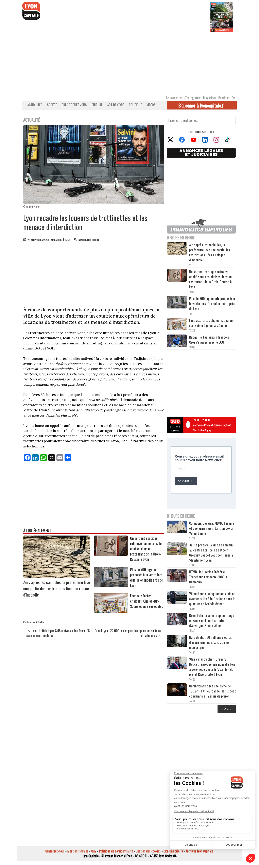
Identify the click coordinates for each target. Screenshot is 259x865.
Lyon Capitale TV (173, 851)
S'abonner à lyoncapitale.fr (201, 105)
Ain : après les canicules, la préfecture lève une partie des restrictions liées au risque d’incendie (56, 588)
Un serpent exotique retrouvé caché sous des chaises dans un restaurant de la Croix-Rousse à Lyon (146, 549)
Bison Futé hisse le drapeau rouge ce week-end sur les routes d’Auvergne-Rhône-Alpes (211, 620)
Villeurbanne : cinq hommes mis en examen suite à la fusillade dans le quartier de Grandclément (212, 598)
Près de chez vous (74, 104)
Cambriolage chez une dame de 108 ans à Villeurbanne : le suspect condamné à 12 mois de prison (212, 691)
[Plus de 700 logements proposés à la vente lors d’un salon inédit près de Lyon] (111, 585)
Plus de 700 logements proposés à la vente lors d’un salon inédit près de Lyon (146, 577)
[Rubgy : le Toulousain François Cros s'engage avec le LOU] (177, 341)
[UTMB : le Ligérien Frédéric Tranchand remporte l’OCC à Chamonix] (177, 576)
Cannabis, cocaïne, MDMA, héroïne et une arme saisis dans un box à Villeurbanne (211, 528)
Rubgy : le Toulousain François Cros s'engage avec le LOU (209, 340)
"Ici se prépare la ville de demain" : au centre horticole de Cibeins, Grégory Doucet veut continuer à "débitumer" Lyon (212, 552)
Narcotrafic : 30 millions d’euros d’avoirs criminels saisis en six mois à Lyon (210, 642)
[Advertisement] (129, 62)
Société (52, 104)
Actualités (34, 104)
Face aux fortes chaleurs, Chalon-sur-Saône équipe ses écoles (146, 601)
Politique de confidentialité (116, 851)
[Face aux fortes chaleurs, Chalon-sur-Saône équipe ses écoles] (111, 611)
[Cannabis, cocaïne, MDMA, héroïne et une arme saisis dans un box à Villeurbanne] (177, 527)
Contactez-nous (55, 851)
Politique (135, 104)
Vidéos (150, 104)
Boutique (223, 97)
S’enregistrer (192, 97)
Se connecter (174, 97)
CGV (93, 851)
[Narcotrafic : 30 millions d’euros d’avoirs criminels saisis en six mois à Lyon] (177, 641)
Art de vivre (115, 104)
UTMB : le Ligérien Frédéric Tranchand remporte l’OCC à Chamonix (208, 576)
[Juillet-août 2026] (221, 16)
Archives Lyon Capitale (199, 851)
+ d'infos (226, 709)
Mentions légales (77, 851)
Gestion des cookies (148, 851)
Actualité (40, 622)
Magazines (209, 97)
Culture (96, 104)
